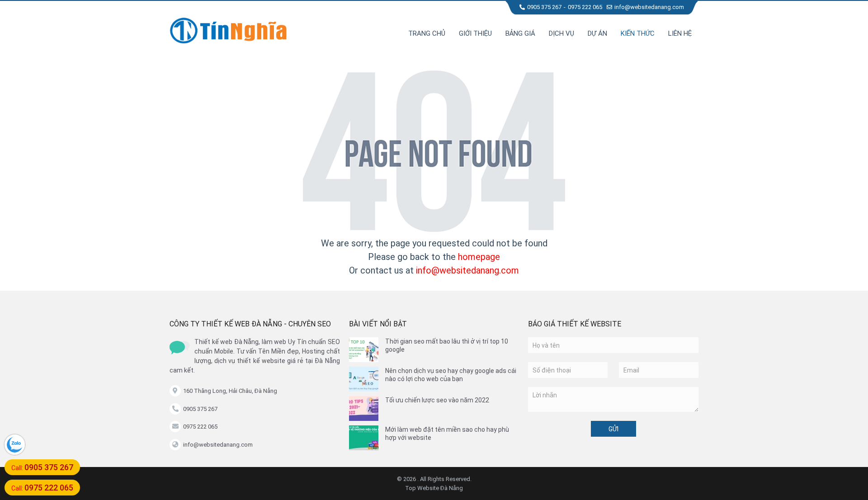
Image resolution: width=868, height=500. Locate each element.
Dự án (597, 33)
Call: (42, 467)
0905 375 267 (544, 7)
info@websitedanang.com (649, 7)
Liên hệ (680, 33)
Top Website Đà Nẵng (434, 488)
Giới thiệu (475, 33)
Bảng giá (520, 33)
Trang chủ (426, 33)
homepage (479, 256)
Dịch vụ (561, 33)
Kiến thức (638, 33)
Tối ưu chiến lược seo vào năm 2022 (437, 400)
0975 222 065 (585, 7)
